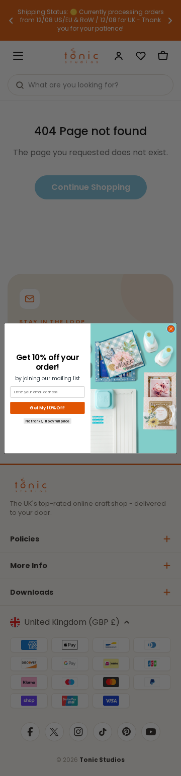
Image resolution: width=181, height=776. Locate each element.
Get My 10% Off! (47, 408)
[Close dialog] (170, 328)
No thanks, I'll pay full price (47, 420)
